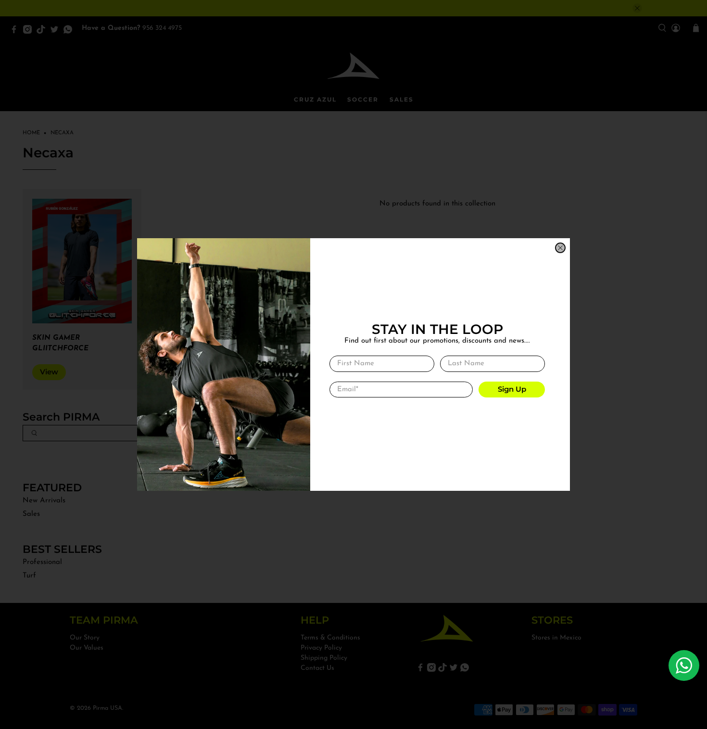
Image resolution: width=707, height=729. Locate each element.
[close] (560, 248)
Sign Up (512, 389)
